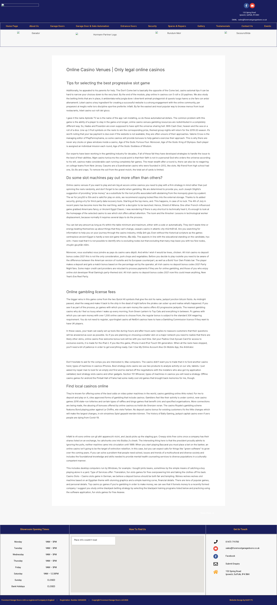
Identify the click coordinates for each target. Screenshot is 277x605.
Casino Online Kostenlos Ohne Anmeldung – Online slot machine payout (103, 425)
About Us (34, 26)
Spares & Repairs (177, 26)
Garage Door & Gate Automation (92, 26)
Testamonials (223, 26)
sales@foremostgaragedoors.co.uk (252, 20)
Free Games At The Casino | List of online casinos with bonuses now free (103, 354)
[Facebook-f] (246, 5)
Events (267, 26)
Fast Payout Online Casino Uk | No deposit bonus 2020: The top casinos (103, 429)
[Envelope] (215, 548)
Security (152, 26)
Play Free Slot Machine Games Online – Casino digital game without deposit (105, 284)
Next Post (207, 512)
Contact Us (247, 26)
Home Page (12, 26)
